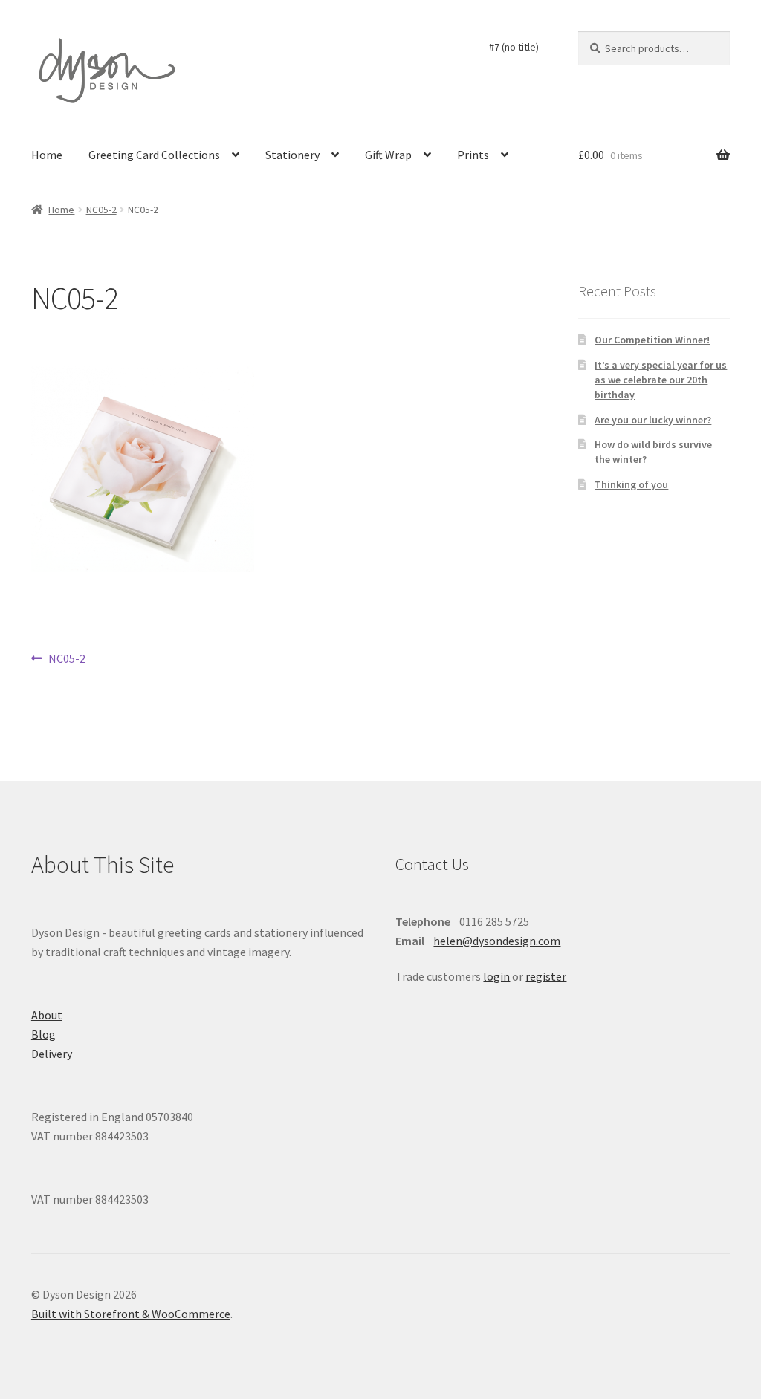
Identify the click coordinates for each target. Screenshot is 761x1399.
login (496, 976)
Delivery (51, 1053)
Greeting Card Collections (154, 154)
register (545, 976)
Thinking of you (631, 484)
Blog (43, 1034)
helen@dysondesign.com (496, 940)
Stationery (292, 154)
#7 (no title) (514, 46)
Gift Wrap (388, 154)
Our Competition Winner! (652, 339)
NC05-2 (101, 209)
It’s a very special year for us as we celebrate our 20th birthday (661, 379)
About (46, 1014)
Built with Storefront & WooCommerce (130, 1313)
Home (46, 154)
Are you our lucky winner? (653, 419)
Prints (473, 154)
